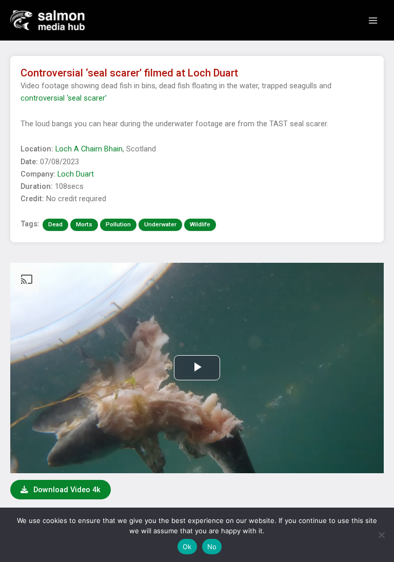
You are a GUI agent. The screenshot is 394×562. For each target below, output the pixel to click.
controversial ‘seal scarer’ (64, 98)
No (212, 546)
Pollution (118, 224)
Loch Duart (75, 174)
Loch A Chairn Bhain (89, 148)
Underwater (160, 224)
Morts (84, 224)
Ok (187, 546)
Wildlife (200, 224)
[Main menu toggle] (373, 20)
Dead (55, 224)
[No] (381, 535)
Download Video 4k (66, 489)
